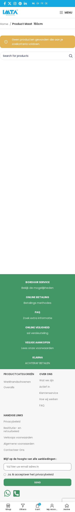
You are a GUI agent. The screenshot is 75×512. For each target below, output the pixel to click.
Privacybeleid (12, 421)
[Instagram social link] (14, 3)
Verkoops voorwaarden (18, 437)
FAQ (41, 405)
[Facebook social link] (5, 3)
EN (38, 3)
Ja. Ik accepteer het (31, 474)
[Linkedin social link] (25, 3)
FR (42, 3)
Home (4, 24)
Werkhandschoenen (17, 382)
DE (46, 3)
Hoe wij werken (48, 399)
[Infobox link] (37, 285)
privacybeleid (44, 474)
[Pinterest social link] (20, 3)
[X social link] (9, 3)
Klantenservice (48, 393)
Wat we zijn (46, 380)
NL (33, 3)
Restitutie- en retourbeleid (12, 429)
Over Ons (45, 374)
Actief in (44, 387)
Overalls (9, 387)
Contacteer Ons (14, 450)
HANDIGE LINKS (13, 415)
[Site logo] (11, 12)
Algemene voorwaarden (19, 444)
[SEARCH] (71, 56)
